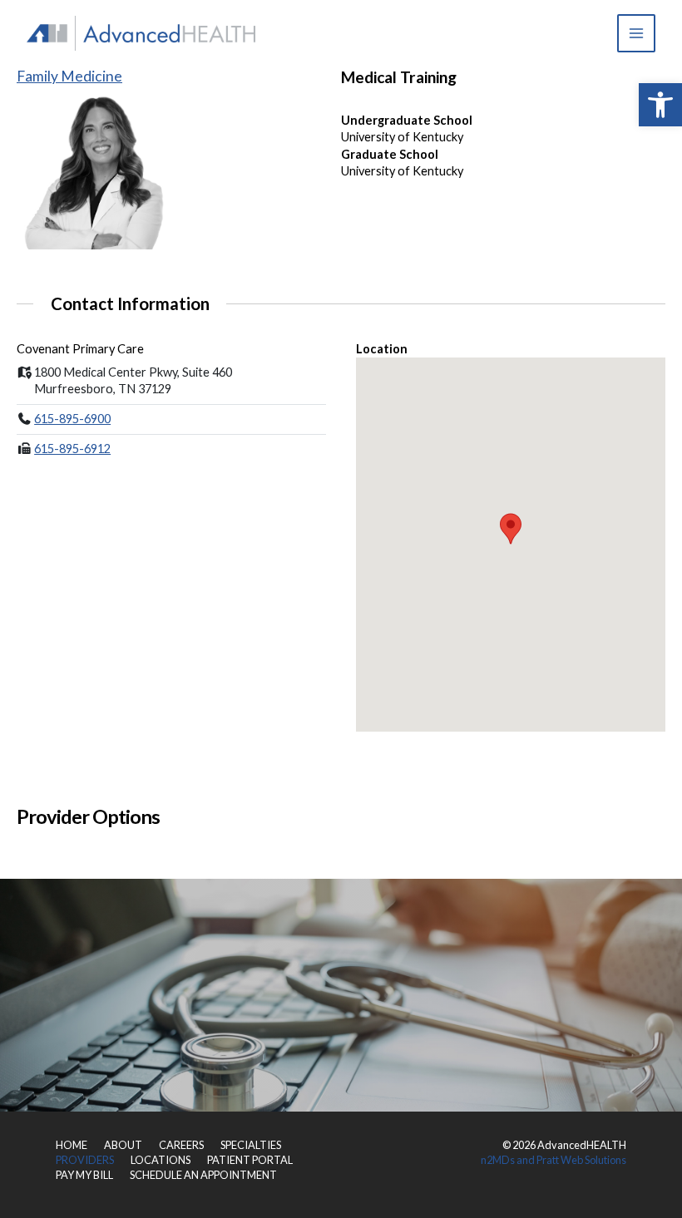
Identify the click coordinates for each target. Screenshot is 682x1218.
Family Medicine (69, 76)
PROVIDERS (85, 1159)
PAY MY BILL (84, 1174)
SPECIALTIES (250, 1144)
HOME (71, 1144)
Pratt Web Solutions (581, 1159)
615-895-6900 (72, 419)
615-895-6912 (72, 448)
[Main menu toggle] (636, 33)
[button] (660, 104)
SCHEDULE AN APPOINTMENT (203, 1174)
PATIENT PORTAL (250, 1159)
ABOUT (123, 1144)
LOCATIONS (160, 1159)
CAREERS (181, 1144)
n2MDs (498, 1159)
